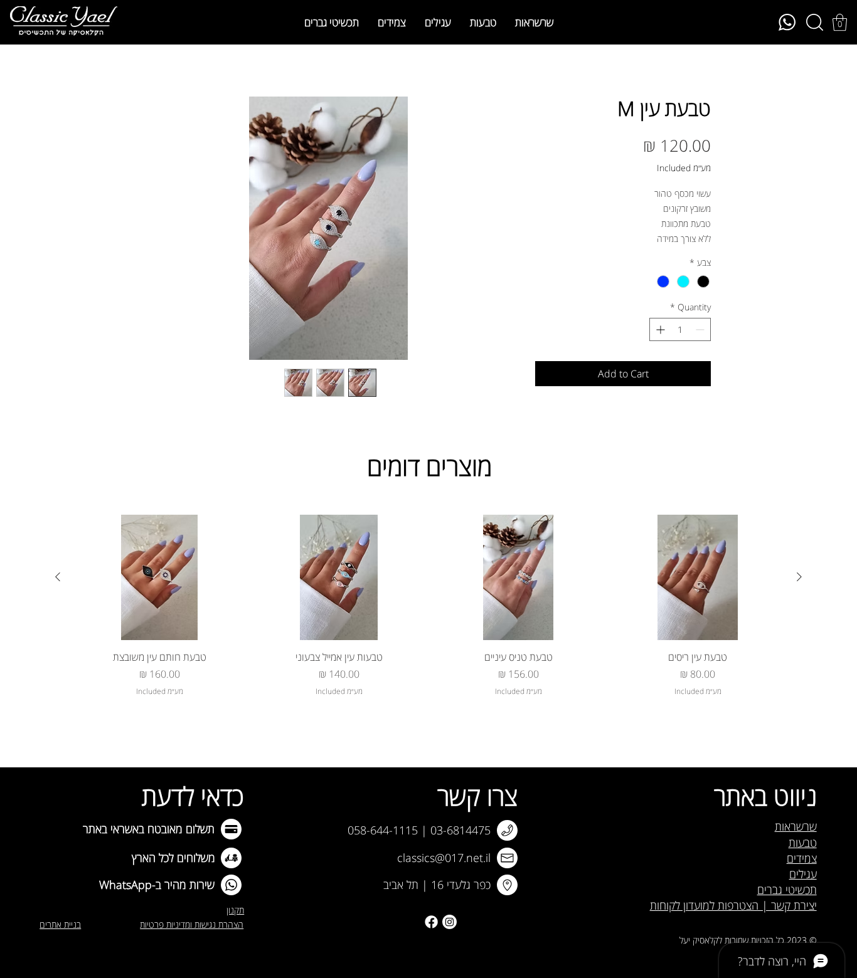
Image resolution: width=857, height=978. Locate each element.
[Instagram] (449, 922)
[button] (840, 22)
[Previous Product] (799, 576)
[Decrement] (701, 329)
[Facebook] (431, 921)
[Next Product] (57, 576)
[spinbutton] (680, 329)
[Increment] (659, 329)
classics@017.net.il (444, 857)
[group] (428, 606)
